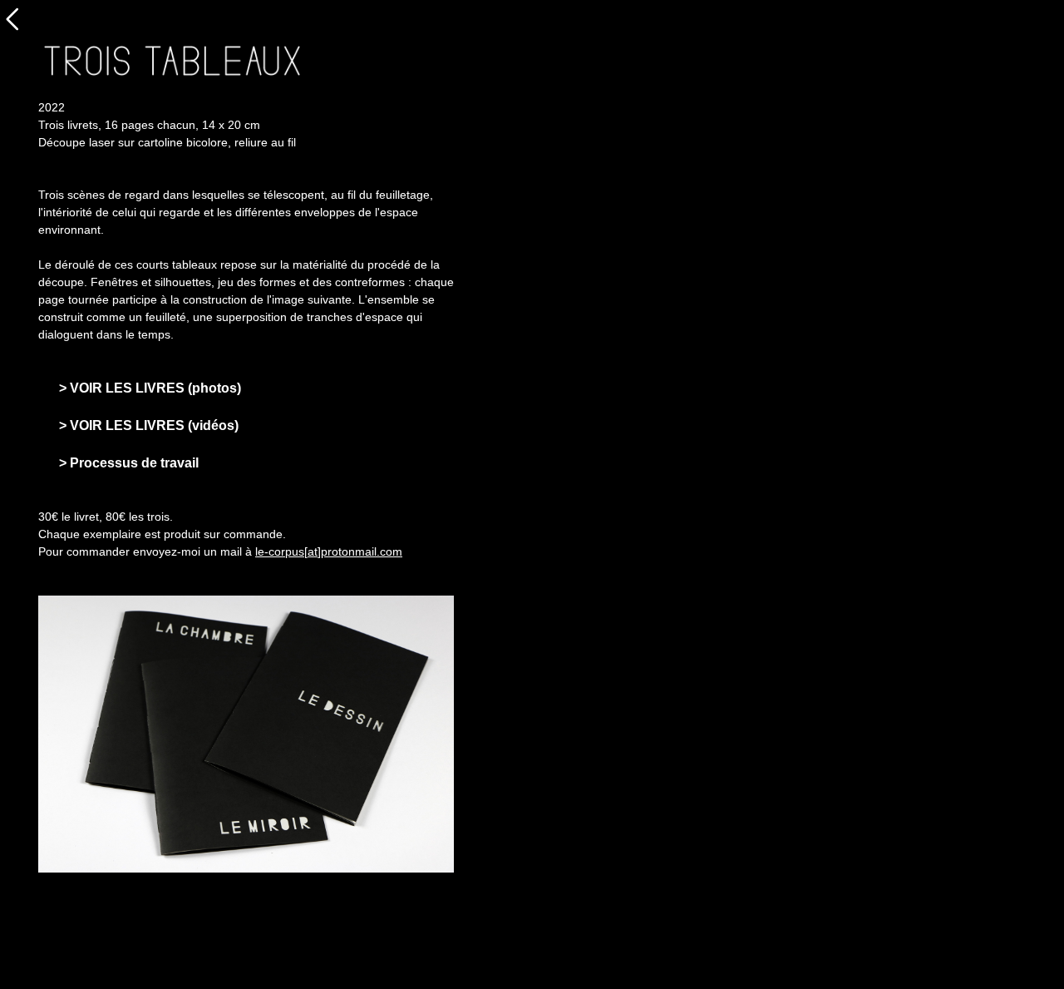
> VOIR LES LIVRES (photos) (150, 388)
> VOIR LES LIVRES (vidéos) (149, 425)
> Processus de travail (129, 463)
